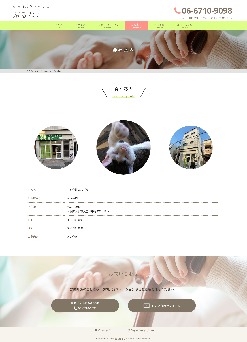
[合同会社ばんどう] (33, 19)
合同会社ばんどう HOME (37, 71)
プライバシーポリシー (141, 330)
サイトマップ (103, 330)
